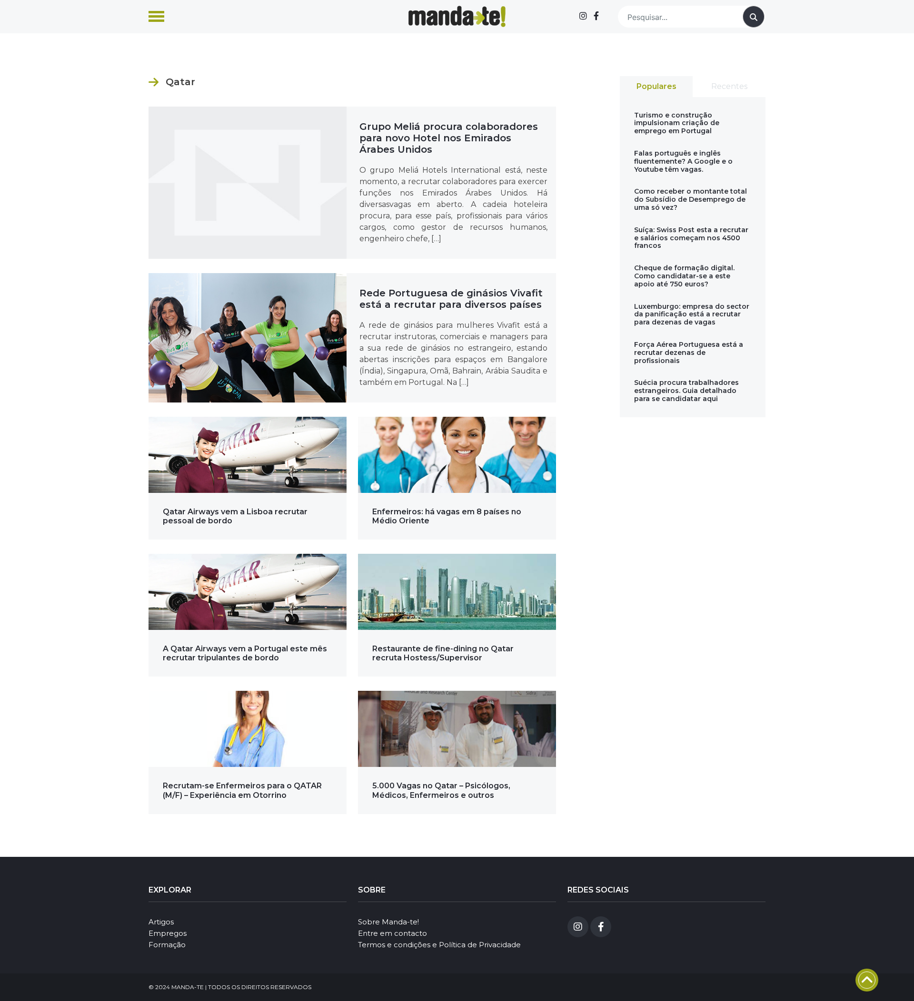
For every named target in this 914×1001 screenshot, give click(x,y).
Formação (167, 944)
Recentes (729, 86)
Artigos (161, 921)
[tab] (656, 86)
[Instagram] (583, 16)
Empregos (168, 933)
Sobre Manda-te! (388, 921)
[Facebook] (596, 16)
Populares (656, 86)
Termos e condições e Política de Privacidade (439, 944)
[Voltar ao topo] (866, 980)
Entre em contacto (392, 933)
